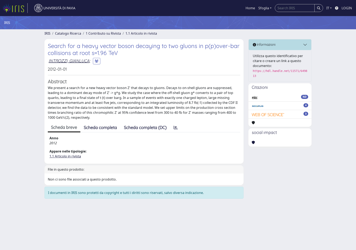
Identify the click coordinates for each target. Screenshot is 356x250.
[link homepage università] (55, 8)
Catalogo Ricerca (68, 33)
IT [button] (327, 8)
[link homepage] (15, 8)
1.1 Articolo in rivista (141, 33)
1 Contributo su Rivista (103, 33)
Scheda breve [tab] (64, 127)
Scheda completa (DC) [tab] (145, 127)
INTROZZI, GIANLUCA (69, 60)
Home (250, 8)
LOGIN (347, 8)
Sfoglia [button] (263, 8)
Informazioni (265, 44)
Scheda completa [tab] (100, 127)
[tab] (175, 127)
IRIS (47, 33)
